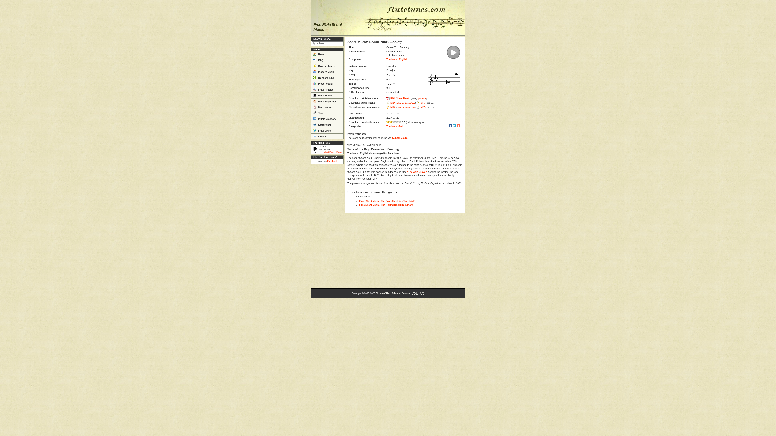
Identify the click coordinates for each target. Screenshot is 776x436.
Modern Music (326, 72)
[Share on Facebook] (450, 125)
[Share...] (458, 125)
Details (339, 152)
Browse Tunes (326, 66)
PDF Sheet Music (400, 98)
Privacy (396, 293)
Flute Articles (326, 90)
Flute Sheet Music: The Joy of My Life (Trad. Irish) (387, 201)
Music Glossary (327, 119)
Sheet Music (329, 152)
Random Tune (326, 78)
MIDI (392, 103)
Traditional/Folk (395, 126)
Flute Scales (325, 95)
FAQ (320, 60)
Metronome (324, 107)
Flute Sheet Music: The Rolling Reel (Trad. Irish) (386, 205)
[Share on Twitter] (454, 125)
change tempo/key (406, 103)
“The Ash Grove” (417, 172)
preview (422, 98)
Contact (322, 136)
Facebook (332, 161)
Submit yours (400, 138)
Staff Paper (324, 125)
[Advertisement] (327, 226)
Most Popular (325, 84)
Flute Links (324, 131)
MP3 (423, 103)
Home (321, 54)
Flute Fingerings (327, 101)
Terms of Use (383, 293)
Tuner (321, 113)
